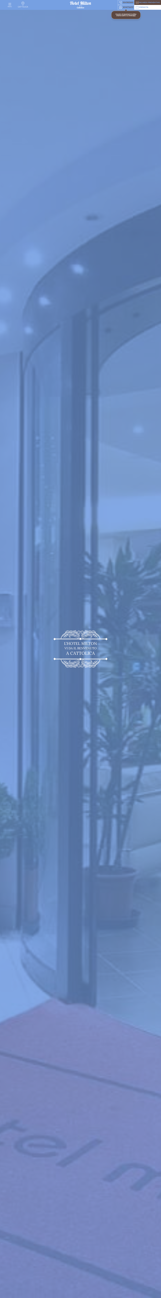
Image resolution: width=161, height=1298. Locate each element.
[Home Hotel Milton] (80, 5)
